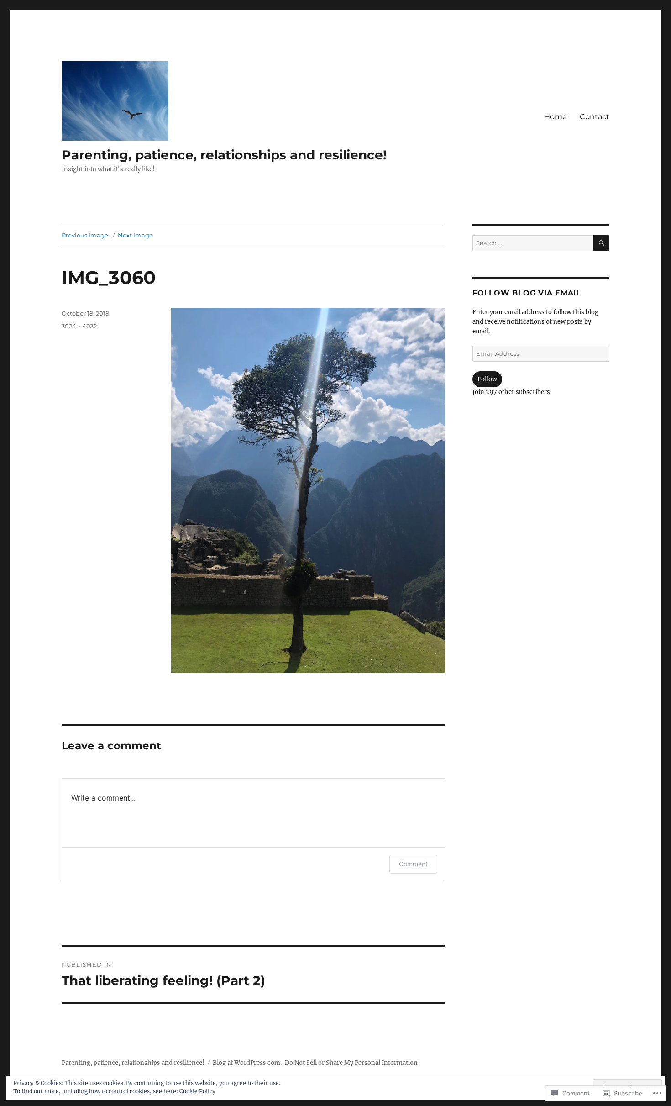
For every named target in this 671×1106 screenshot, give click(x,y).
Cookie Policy (197, 1091)
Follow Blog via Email (526, 293)
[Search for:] (532, 243)
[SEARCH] (601, 243)
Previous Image (85, 235)
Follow (487, 379)
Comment (413, 864)
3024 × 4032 (79, 326)
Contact (594, 116)
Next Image (135, 235)
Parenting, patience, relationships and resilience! (224, 155)
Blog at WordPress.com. (247, 1063)
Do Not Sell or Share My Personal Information (351, 1063)
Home (555, 116)
